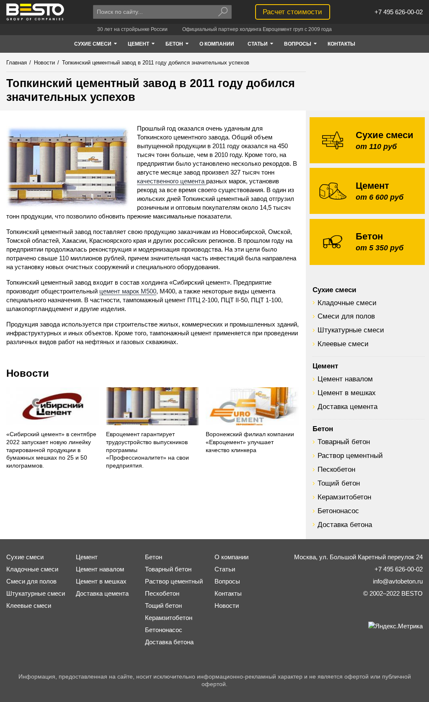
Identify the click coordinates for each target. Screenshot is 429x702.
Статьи (224, 569)
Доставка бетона (345, 524)
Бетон (323, 428)
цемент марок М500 (127, 291)
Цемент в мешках (347, 392)
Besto (35, 12)
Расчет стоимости (292, 11)
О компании (231, 557)
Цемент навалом (345, 379)
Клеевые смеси (343, 343)
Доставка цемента (347, 406)
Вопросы (227, 581)
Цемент (325, 366)
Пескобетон (336, 469)
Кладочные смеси (347, 302)
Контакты (228, 593)
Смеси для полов (346, 316)
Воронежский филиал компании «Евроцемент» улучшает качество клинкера (250, 442)
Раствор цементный (350, 455)
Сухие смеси (334, 289)
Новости (27, 373)
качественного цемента (171, 181)
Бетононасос (338, 510)
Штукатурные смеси (351, 330)
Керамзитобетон (344, 497)
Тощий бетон (339, 483)
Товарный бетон (344, 441)
